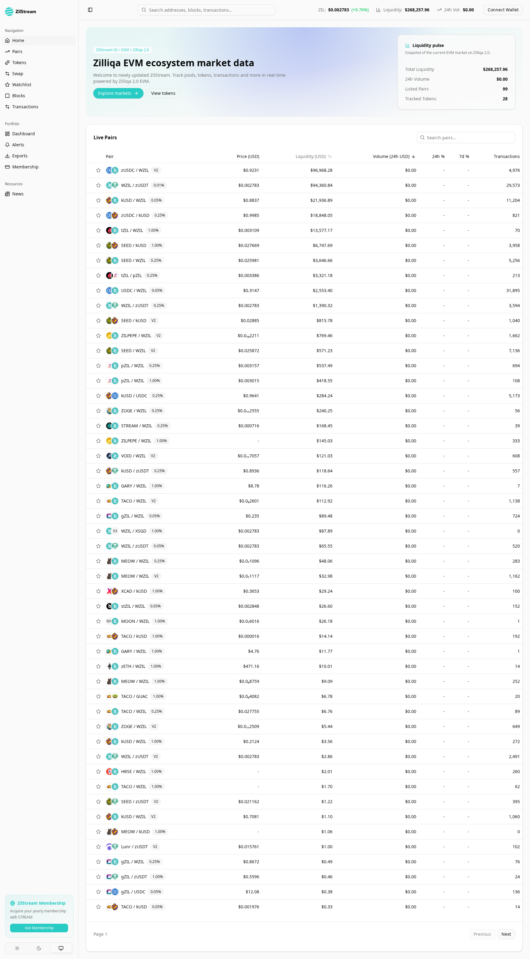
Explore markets (114, 93)
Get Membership (39, 927)
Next (506, 934)
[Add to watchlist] (98, 170)
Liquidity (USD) (311, 156)
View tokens (163, 93)
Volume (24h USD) (391, 156)
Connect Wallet (503, 10)
